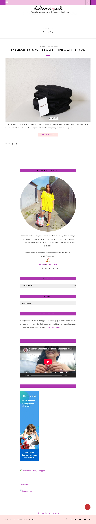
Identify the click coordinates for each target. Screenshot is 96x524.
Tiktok (55, 264)
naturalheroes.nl (54, 327)
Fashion (42, 46)
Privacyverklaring (43, 513)
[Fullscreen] (73, 375)
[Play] (23, 375)
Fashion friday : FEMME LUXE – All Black (48, 50)
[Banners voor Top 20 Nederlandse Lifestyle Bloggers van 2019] (32, 471)
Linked (48, 264)
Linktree (42, 264)
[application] (48, 361)
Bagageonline (25, 484)
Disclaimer (55, 513)
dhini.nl (30, 519)
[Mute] (69, 375)
